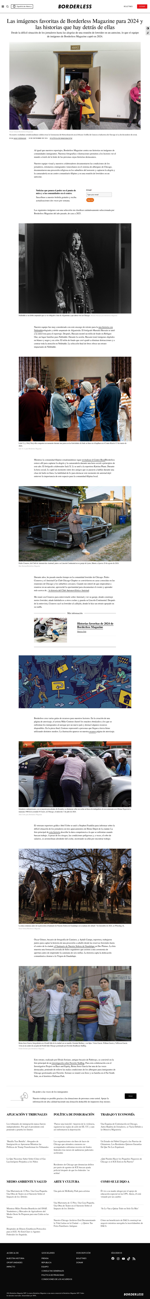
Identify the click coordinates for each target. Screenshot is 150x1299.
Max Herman (20, 138)
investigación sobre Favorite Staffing (68, 1062)
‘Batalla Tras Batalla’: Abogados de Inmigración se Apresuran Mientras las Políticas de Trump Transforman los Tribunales (28, 1144)
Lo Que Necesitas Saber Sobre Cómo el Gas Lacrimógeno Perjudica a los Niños (26, 1160)
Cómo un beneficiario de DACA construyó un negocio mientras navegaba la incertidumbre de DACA (122, 1223)
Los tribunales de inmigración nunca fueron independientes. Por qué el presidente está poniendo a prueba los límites (26, 1126)
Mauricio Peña (81, 631)
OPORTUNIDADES (14, 1262)
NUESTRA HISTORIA (15, 1258)
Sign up (90, 200)
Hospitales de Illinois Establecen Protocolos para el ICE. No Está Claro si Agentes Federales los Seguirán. (26, 1231)
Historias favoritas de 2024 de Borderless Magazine (95, 625)
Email (89, 190)
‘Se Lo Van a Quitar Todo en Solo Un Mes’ (120, 1208)
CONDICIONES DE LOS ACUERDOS (57, 1279)
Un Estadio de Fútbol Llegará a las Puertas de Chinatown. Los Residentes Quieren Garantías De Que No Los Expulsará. (121, 1144)
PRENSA (45, 1258)
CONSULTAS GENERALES (53, 1271)
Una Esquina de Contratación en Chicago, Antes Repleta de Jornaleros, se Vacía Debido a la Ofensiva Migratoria (122, 1126)
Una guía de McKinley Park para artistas (72, 1190)
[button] (130, 1096)
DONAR (79, 1262)
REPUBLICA (46, 1262)
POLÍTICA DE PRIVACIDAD (53, 1275)
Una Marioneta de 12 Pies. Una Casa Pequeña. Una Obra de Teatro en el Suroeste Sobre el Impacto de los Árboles (27, 1193)
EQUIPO (45, 1266)
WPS (34, 1295)
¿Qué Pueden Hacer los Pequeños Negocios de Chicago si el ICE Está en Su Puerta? (121, 1160)
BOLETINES (81, 1258)
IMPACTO (11, 1266)
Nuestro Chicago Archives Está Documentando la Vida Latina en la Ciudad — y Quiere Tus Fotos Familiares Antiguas (75, 1223)
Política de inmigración (61, 138)
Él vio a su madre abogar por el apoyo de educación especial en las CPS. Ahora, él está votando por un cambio (121, 1193)
